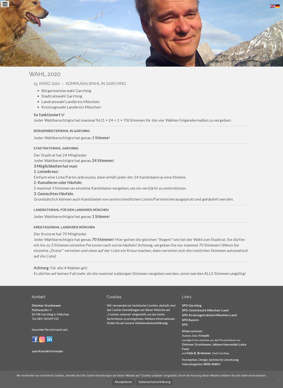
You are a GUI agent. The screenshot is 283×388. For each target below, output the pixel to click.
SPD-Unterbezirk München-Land (205, 310)
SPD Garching (191, 305)
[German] (277, 5)
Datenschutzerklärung (151, 323)
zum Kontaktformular (47, 351)
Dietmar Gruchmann (196, 344)
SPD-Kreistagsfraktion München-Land (209, 315)
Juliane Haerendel (225, 344)
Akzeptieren (123, 382)
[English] (272, 5)
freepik (204, 335)
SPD (185, 324)
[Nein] (278, 379)
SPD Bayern (190, 320)
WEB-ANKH (211, 364)
